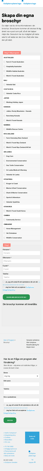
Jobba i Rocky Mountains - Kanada (18, 111)
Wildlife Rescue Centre (14, 129)
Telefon (5, 274)
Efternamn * (7, 257)
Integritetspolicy (10, 435)
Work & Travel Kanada (14, 120)
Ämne (6, 373)
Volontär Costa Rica (13, 93)
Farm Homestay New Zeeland (17, 138)
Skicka (10, 420)
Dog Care (9, 156)
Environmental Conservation (16, 161)
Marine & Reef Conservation (16, 188)
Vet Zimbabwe (11, 233)
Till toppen (31, 461)
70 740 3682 (9, 446)
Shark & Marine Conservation (16, 193)
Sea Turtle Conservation (15, 165)
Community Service (13, 220)
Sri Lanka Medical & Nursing (16, 170)
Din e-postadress (10, 397)
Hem (5, 340)
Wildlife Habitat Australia (15, 71)
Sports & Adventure (13, 197)
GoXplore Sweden (11, 462)
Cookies (7, 437)
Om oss (7, 442)
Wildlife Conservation (14, 238)
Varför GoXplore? (11, 433)
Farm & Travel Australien (15, 62)
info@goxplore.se (11, 449)
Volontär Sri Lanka (12, 174)
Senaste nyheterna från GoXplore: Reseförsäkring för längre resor (32, 343)
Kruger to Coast (12, 183)
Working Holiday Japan (14, 102)
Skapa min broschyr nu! (16, 297)
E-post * (6, 266)
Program (11, 340)
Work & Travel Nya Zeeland (16, 143)
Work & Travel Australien (15, 76)
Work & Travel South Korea (16, 211)
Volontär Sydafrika (13, 202)
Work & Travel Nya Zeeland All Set (18, 147)
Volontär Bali (10, 84)
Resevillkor (8, 440)
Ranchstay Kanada (13, 116)
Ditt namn (7, 381)
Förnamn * (6, 249)
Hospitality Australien (14, 66)
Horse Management (13, 228)
